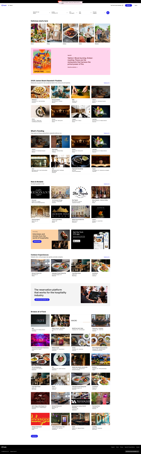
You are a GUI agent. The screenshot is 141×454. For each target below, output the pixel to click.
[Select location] (67, 12)
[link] (40, 95)
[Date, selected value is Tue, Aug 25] (77, 12)
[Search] (107, 12)
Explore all (106, 82)
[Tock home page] (4, 5)
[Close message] (81, 3)
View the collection (72, 67)
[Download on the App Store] (81, 241)
